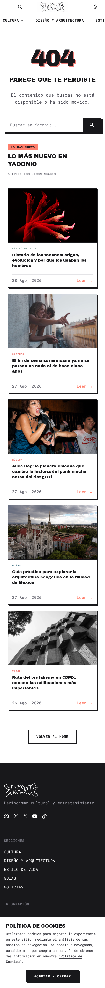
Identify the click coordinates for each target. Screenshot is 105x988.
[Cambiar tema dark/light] (95, 6)
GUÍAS (10, 878)
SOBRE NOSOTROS (21, 915)
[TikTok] (44, 816)
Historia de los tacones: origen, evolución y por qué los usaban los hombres (49, 260)
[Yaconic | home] (52, 790)
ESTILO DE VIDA (21, 869)
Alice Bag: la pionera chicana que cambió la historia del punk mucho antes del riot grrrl (49, 471)
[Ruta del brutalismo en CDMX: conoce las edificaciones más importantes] (52, 638)
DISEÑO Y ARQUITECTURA (60, 20)
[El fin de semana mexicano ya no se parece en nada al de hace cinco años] (52, 321)
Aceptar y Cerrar (52, 976)
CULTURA (11, 20)
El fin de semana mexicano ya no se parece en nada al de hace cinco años (51, 365)
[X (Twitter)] (25, 816)
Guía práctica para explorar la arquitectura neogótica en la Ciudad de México (51, 577)
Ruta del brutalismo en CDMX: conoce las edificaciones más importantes (44, 682)
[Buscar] (20, 6)
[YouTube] (34, 816)
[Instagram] (16, 816)
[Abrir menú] (9, 6)
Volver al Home (52, 736)
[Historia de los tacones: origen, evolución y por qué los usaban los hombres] (52, 215)
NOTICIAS (13, 886)
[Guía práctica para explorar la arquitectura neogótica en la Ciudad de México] (52, 532)
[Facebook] (6, 816)
